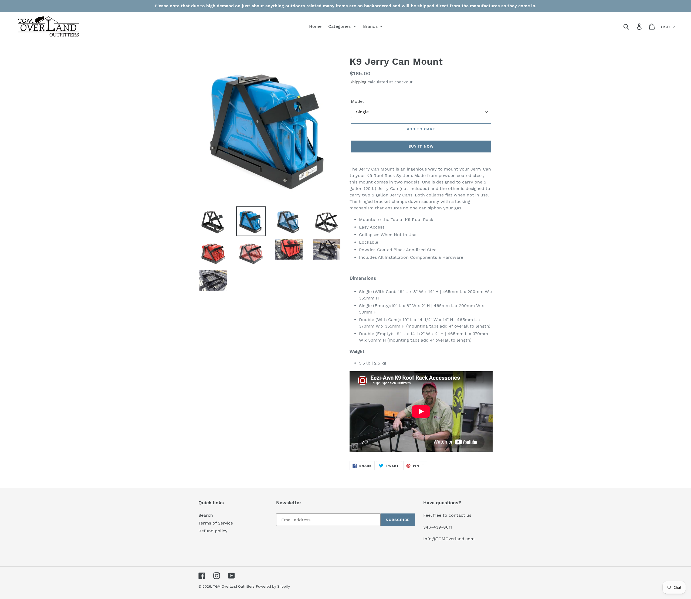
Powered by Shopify (273, 586)
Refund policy (213, 530)
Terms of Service (215, 523)
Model (357, 101)
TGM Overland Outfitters (234, 586)
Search (205, 515)
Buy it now (421, 146)
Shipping (358, 82)
